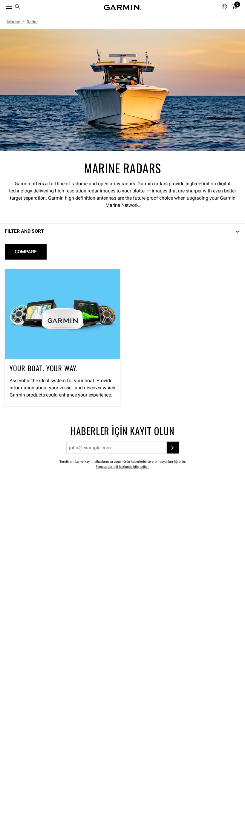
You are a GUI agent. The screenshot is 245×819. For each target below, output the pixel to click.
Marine (13, 22)
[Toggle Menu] (3, 6)
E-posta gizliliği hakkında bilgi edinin (122, 467)
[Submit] (173, 448)
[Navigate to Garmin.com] (122, 7)
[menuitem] (17, 7)
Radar (32, 22)
